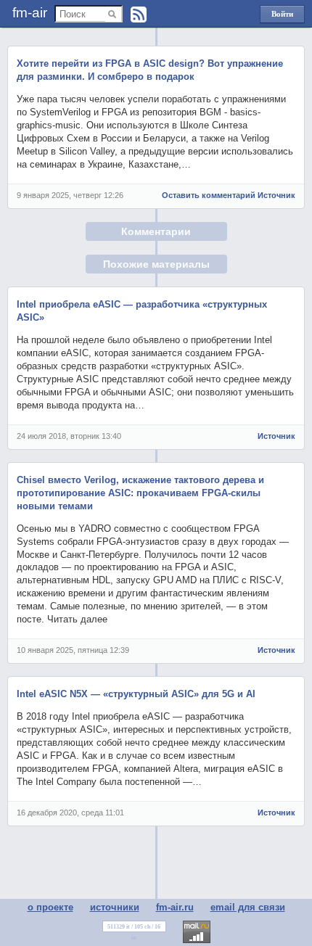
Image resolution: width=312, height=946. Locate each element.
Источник (276, 195)
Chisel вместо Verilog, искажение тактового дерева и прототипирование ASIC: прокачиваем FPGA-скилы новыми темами (140, 492)
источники (114, 907)
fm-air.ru (175, 907)
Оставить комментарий (208, 195)
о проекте (50, 907)
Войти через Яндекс (282, 16)
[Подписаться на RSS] (139, 14)
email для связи (247, 907)
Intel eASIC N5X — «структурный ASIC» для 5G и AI (136, 693)
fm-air (29, 12)
